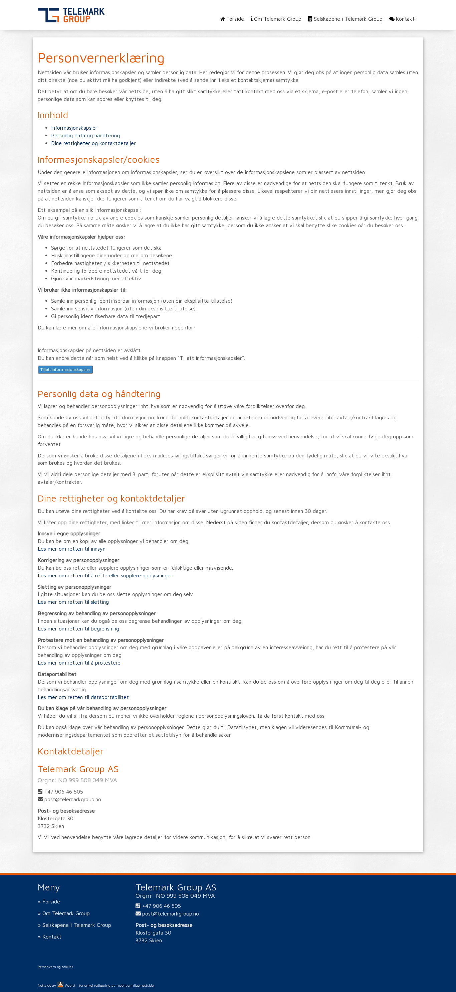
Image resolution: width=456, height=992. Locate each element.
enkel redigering (97, 985)
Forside (235, 19)
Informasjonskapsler (74, 128)
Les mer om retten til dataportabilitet (83, 697)
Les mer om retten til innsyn (71, 549)
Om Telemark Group (277, 19)
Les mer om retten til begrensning (78, 628)
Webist (69, 985)
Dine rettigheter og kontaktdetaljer (93, 143)
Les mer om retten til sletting (73, 602)
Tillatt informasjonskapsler (65, 369)
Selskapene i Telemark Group (348, 19)
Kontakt (405, 19)
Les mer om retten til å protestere (79, 663)
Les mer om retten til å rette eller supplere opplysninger (105, 575)
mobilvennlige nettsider (136, 985)
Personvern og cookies (55, 967)
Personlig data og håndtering (85, 135)
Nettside (44, 985)
